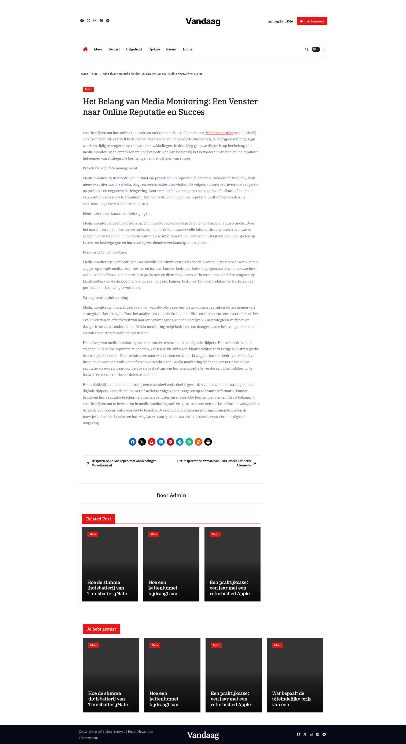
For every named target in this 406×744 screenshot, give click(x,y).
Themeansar (88, 737)
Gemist (114, 49)
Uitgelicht (134, 49)
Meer (98, 49)
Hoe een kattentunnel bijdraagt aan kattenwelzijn (163, 590)
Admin (178, 495)
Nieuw (171, 49)
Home (187, 49)
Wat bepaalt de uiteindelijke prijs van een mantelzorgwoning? (294, 701)
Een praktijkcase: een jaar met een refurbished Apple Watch (230, 590)
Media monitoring (220, 132)
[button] (324, 49)
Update (154, 49)
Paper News (137, 731)
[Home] (85, 49)
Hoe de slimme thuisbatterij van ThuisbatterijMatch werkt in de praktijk (108, 590)
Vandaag (203, 21)
